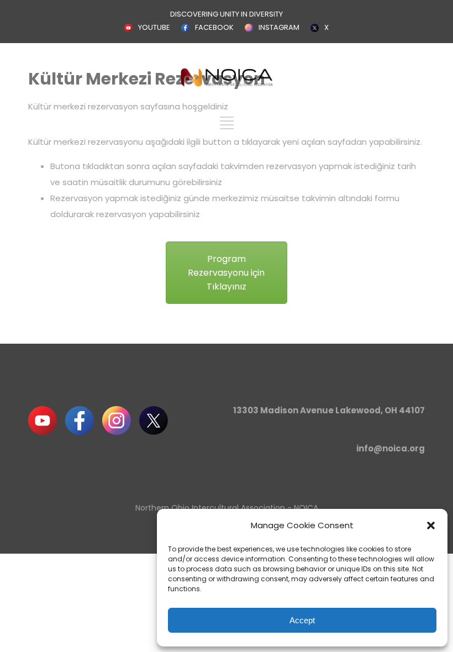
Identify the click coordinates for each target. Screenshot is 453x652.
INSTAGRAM (279, 27)
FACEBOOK (214, 27)
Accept (302, 620)
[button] (430, 525)
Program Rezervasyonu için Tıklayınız (226, 273)
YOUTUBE (154, 27)
